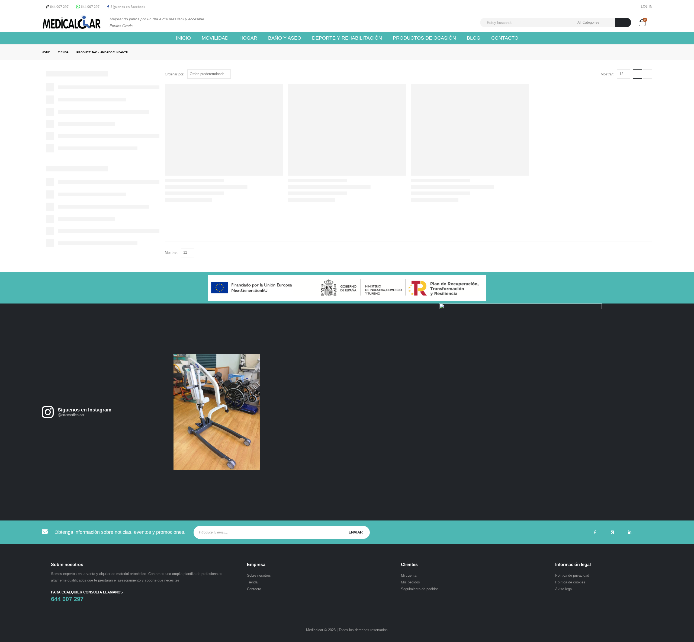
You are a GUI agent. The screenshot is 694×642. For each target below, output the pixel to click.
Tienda (252, 582)
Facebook (595, 532)
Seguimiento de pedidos (420, 589)
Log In (647, 6)
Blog (473, 38)
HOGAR (248, 38)
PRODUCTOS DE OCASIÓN (424, 38)
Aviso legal (564, 589)
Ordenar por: (174, 74)
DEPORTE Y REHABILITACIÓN (347, 38)
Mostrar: (607, 74)
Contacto (504, 38)
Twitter (612, 532)
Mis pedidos (410, 582)
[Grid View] (637, 74)
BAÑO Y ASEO (284, 38)
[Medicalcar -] (71, 22)
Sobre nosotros (259, 575)
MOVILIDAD (215, 38)
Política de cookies (570, 582)
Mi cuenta (408, 575)
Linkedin (630, 532)
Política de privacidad (572, 575)
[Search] (623, 22)
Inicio (183, 38)
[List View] (647, 74)
